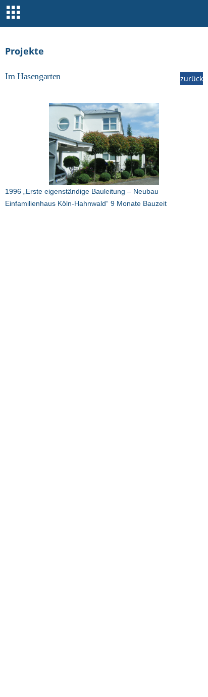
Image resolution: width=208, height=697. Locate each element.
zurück (191, 78)
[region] (104, 144)
